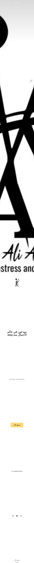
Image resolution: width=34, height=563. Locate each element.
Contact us (17, 3)
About (9, 3)
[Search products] (31, 81)
